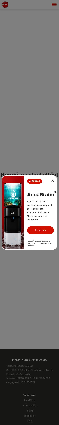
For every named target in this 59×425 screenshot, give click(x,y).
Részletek (40, 230)
